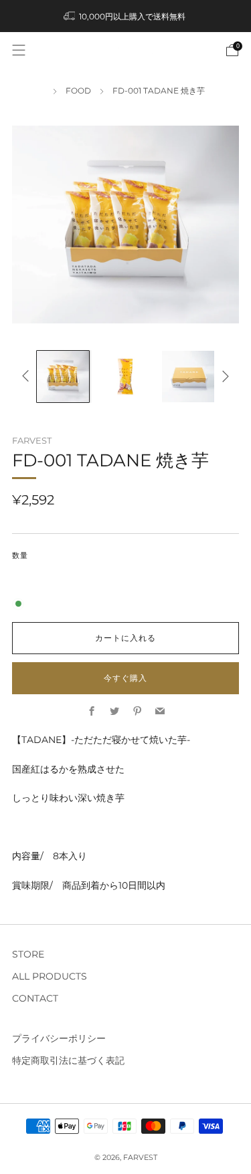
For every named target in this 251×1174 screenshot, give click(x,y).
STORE (28, 954)
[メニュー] (18, 50)
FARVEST (32, 440)
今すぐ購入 (125, 678)
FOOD (78, 91)
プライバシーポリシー (59, 1038)
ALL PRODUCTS (49, 976)
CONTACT (35, 998)
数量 (20, 555)
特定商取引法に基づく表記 (68, 1060)
